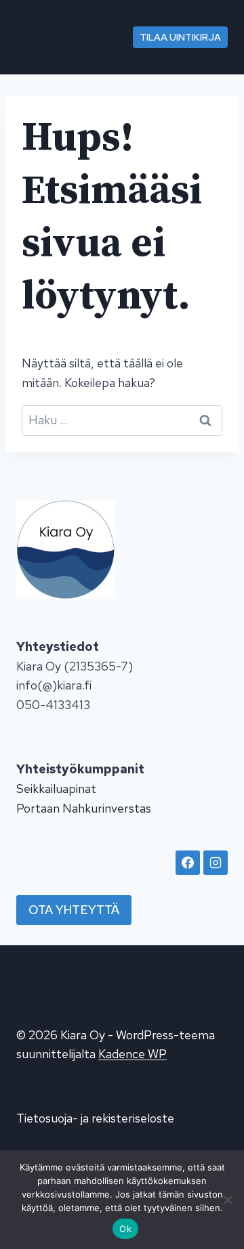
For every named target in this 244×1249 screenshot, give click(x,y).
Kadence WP (132, 1054)
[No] (227, 1199)
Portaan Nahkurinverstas (83, 808)
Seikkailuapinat (56, 788)
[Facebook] (188, 862)
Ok (125, 1228)
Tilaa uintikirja (180, 36)
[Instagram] (215, 862)
